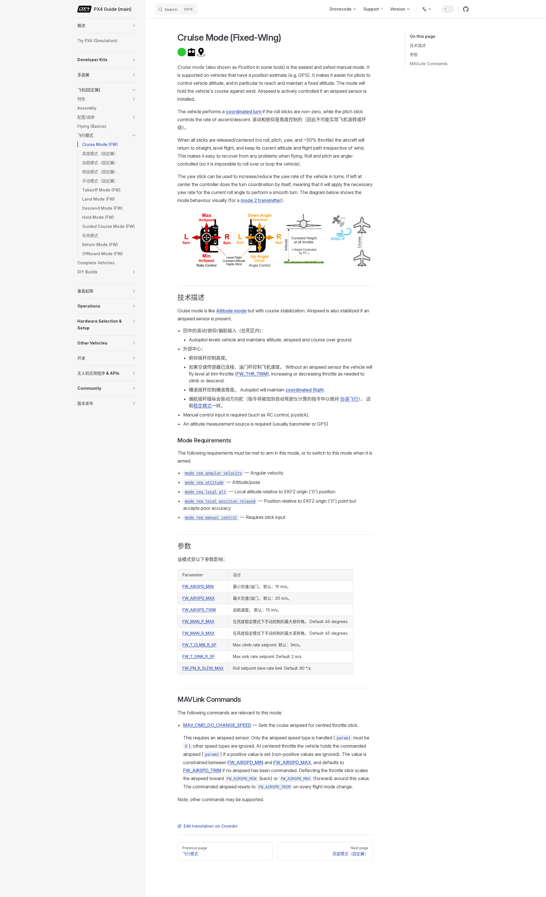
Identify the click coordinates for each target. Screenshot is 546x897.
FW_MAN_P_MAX (198, 621)
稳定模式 (202, 406)
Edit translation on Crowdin (211, 826)
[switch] (448, 9)
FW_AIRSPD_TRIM (199, 609)
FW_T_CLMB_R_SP (199, 644)
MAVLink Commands (429, 63)
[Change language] (427, 9)
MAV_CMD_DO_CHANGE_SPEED (217, 725)
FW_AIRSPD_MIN (198, 586)
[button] (133, 25)
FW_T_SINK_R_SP (198, 656)
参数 (414, 54)
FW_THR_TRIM (252, 374)
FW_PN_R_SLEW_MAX (203, 668)
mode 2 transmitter (261, 200)
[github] (466, 9)
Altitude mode (231, 311)
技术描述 (418, 45)
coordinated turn (243, 111)
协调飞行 (349, 399)
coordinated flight (305, 390)
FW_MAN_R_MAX (198, 633)
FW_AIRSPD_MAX (198, 598)
